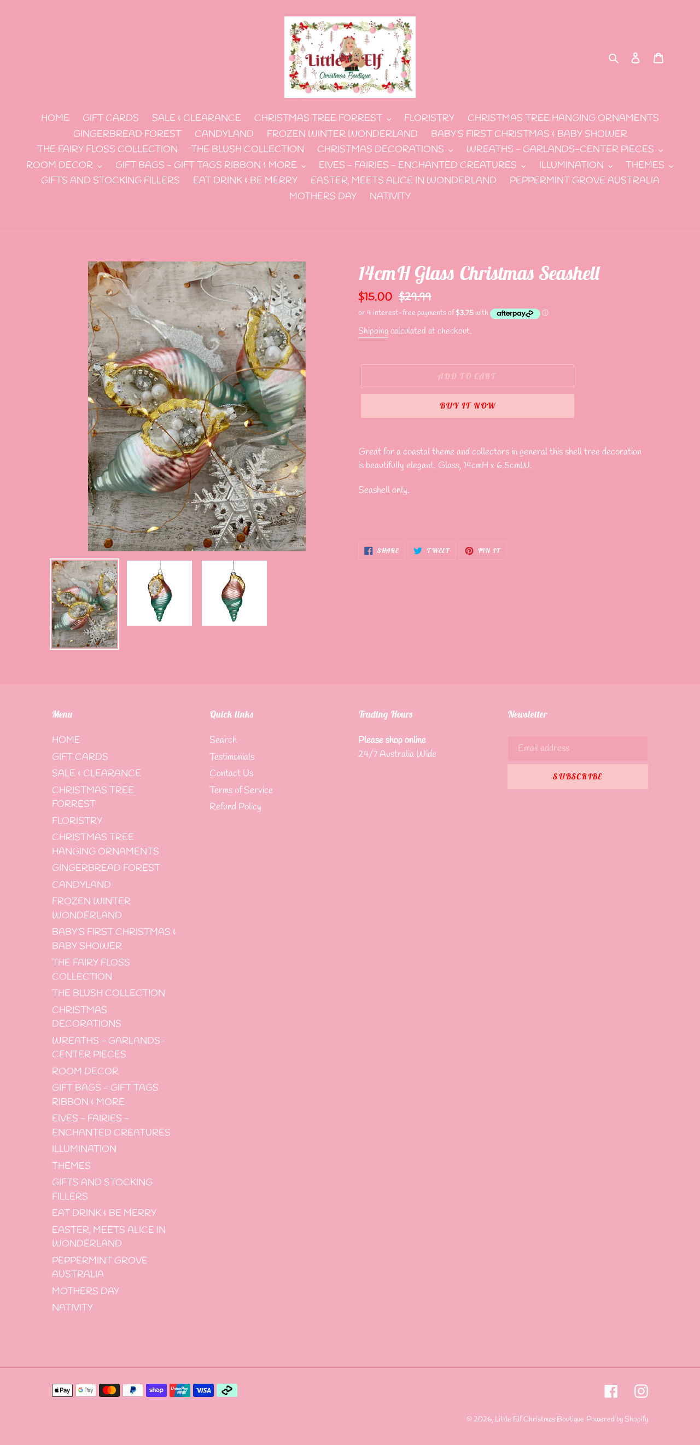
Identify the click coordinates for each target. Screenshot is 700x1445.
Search (223, 740)
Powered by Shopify (617, 1419)
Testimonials (231, 757)
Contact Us (231, 773)
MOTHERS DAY (85, 1291)
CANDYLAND (81, 885)
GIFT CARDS (80, 757)
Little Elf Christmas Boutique (539, 1419)
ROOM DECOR (85, 1071)
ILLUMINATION (84, 1149)
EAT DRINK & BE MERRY (104, 1213)
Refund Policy (235, 807)
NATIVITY (72, 1308)
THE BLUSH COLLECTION (108, 993)
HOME (66, 740)
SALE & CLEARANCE (96, 773)
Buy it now (467, 405)
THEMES (71, 1166)
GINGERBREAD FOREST (106, 868)
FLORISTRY (77, 821)
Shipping (373, 331)
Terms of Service (241, 790)
